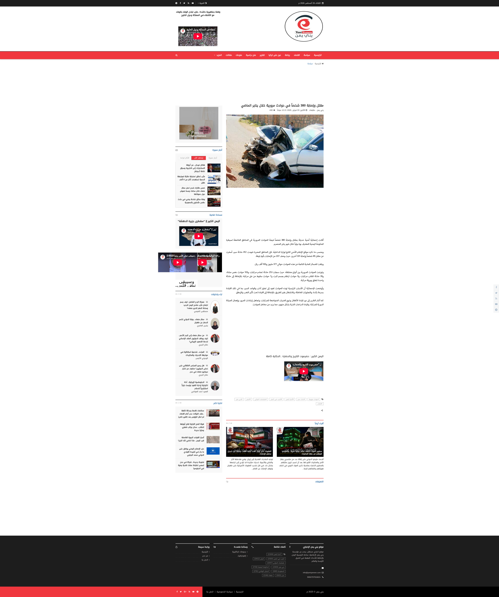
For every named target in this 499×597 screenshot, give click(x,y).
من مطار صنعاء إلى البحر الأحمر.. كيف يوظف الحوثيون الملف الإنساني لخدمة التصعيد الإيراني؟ (193, 338)
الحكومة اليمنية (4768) (261, 567)
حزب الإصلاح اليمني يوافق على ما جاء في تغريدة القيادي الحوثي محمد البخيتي (191, 452)
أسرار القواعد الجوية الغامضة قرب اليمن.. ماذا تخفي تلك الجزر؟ (191, 439)
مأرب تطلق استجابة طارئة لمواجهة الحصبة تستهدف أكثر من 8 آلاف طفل (191, 180)
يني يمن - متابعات (315, 448)
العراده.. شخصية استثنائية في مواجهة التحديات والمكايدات (194, 353)
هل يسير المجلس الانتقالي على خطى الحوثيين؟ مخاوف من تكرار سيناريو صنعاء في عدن (193, 369)
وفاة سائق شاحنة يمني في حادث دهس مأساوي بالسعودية (191, 201)
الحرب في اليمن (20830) (276, 558)
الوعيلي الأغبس (202, 358)
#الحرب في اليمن (276, 399)
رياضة (287, 55)
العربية (201, 3)
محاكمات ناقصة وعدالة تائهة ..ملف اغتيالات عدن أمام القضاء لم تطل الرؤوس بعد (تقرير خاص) (191, 414)
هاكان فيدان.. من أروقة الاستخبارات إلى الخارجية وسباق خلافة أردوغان (192, 168)
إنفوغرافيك (242, 556)
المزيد (219, 55)
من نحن (205, 556)
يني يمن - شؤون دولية (262, 448)
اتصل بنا (205, 560)
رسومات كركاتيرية (239, 552)
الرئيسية (318, 55)
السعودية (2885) (278, 571)
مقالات (229, 55)
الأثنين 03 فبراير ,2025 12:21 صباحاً (291, 110)
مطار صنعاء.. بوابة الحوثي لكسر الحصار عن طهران (193, 321)
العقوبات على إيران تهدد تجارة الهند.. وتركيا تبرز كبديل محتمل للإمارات (249, 453)
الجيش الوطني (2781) (261, 571)
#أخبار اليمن (290, 399)
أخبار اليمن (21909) (274, 554)
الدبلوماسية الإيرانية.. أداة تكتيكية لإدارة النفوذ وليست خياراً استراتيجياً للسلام (195, 385)
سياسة (307, 55)
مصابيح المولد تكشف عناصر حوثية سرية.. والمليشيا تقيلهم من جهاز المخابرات (302, 453)
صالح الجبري (203, 344)
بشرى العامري (202, 325)
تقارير (262, 55)
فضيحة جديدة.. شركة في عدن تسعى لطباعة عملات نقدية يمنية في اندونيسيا (191, 465)
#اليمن (248, 399)
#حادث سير (301, 399)
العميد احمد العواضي (199, 391)
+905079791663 (314, 577)
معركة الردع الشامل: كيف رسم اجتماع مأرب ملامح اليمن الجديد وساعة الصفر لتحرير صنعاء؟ (194, 305)
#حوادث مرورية (314, 399)
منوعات (239, 55)
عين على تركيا (275, 55)
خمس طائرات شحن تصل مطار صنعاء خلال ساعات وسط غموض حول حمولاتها (192, 191)
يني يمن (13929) (278, 567)
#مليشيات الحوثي (261, 399)
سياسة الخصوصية (225, 592)
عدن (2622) (280, 575)
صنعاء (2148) (268, 575)
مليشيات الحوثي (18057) (275, 562)
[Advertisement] (249, 83)
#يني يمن (239, 399)
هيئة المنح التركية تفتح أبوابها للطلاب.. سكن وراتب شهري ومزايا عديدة (192, 427)
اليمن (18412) (259, 558)
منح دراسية (251, 55)
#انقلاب (319, 403)
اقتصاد (297, 55)
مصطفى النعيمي (201, 311)
